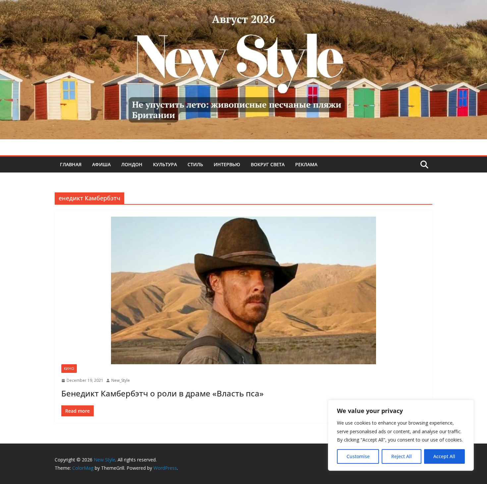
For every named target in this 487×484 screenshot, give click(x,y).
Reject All (401, 456)
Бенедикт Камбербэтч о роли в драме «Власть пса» (162, 393)
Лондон (131, 164)
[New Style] (243, 7)
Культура (165, 164)
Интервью (227, 164)
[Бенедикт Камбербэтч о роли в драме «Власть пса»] (243, 290)
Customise (358, 456)
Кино (69, 368)
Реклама (306, 164)
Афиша (101, 164)
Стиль (195, 164)
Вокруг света (268, 164)
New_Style (120, 380)
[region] (401, 435)
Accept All (444, 456)
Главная (70, 164)
